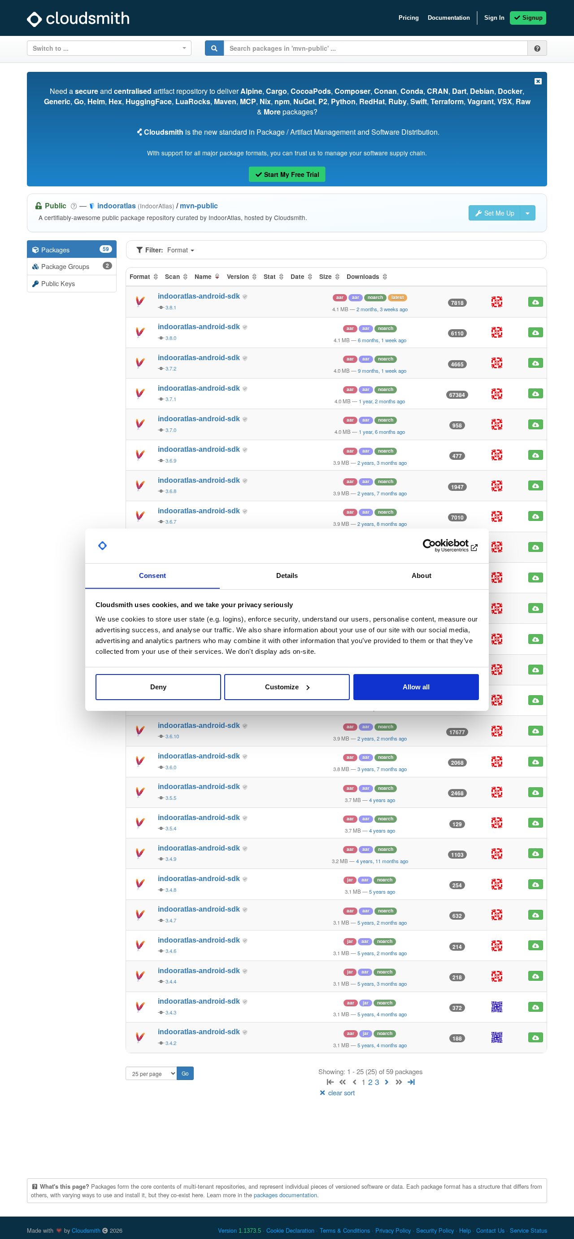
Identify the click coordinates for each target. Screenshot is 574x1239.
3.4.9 (170, 858)
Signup (532, 17)
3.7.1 (170, 398)
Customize (282, 687)
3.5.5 (170, 797)
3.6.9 (170, 460)
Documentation (449, 17)
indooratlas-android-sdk (200, 296)
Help (465, 1230)
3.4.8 (170, 889)
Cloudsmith (86, 1230)
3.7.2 (170, 368)
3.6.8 (170, 490)
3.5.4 (170, 828)
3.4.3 (170, 1012)
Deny (158, 687)
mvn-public (199, 205)
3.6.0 (170, 767)
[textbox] (106, 48)
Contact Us (490, 1230)
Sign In (494, 17)
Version (239, 1230)
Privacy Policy (393, 1230)
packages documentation (285, 1194)
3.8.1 (170, 307)
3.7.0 (170, 429)
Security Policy (435, 1230)
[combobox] (109, 48)
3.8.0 (170, 337)
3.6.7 (170, 521)
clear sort (340, 1092)
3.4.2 (170, 1042)
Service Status (528, 1230)
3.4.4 (170, 981)
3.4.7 (170, 920)
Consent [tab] (152, 575)
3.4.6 (170, 950)
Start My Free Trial (290, 174)
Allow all (416, 687)
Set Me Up (498, 212)
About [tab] (421, 575)
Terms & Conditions (345, 1230)
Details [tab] (287, 575)
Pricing (409, 17)
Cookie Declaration (290, 1230)
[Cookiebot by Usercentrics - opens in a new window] (439, 545)
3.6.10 (172, 736)
